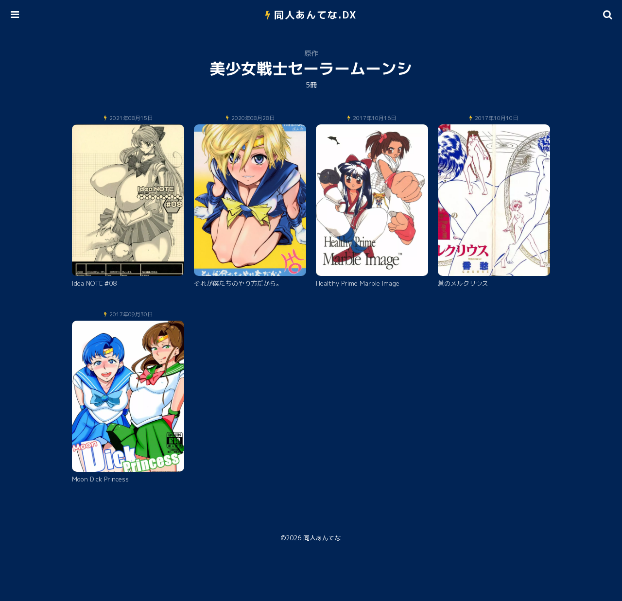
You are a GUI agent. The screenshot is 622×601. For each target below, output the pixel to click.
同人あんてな (322, 537)
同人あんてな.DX (315, 14)
